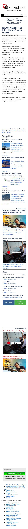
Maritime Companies (11, 525)
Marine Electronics (10, 510)
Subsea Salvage (17, 130)
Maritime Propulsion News (12, 511)
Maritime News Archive (12, 494)
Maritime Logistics (10, 516)
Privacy (8, 493)
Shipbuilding (10, 19)
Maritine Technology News (12, 504)
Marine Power (5, 128)
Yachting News (10, 508)
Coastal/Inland (9, 20)
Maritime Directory (10, 523)
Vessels (9, 132)
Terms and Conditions (11, 492)
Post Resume (8, 302)
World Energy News (11, 505)
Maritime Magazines (11, 519)
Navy (20, 128)
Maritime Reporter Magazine (13, 514)
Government (19, 20)
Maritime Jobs (9, 507)
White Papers (9, 521)
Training (18, 22)
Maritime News (10, 490)
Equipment (10, 22)
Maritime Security (14, 128)
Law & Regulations (13, 23)
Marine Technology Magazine (13, 518)
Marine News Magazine (12, 515)
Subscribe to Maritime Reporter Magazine (16, 485)
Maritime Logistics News (12, 502)
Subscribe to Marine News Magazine (15, 486)
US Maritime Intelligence (12, 522)
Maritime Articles (10, 496)
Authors (8, 497)
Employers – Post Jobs (20, 302)
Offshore (18, 19)
